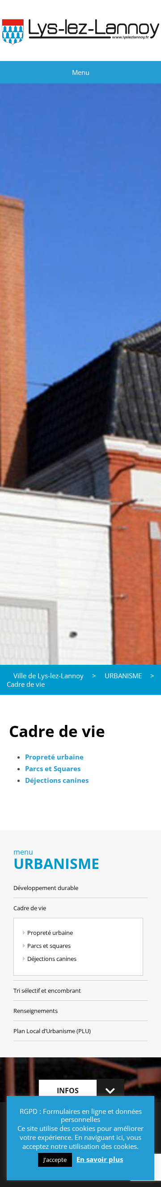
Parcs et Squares (52, 768)
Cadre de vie (29, 908)
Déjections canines (51, 959)
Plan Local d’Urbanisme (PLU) (52, 1031)
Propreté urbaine (54, 756)
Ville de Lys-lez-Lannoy (48, 675)
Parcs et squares (49, 946)
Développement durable (45, 888)
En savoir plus (99, 1159)
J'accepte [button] (55, 1160)
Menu (80, 72)
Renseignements (35, 1011)
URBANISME (123, 675)
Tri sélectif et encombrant (47, 990)
